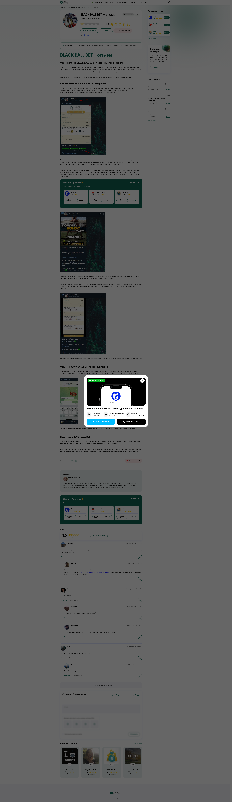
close (142, 380)
